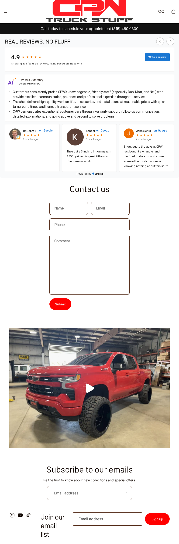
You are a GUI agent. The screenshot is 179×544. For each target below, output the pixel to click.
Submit (60, 304)
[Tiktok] (28, 515)
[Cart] (173, 12)
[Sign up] (125, 493)
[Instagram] (12, 515)
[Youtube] (20, 515)
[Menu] (5, 11)
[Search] (160, 12)
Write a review (157, 57)
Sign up (157, 519)
